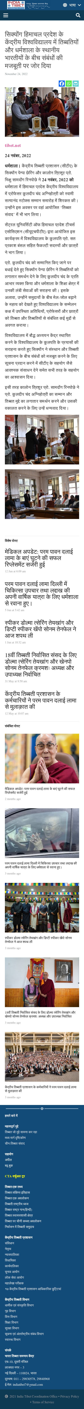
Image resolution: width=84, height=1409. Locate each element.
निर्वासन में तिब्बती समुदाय (19, 1226)
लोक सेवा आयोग (14, 1277)
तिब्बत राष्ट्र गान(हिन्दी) (18, 1209)
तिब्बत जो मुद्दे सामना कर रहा (21, 1132)
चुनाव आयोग (12, 1271)
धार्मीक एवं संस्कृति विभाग (19, 1305)
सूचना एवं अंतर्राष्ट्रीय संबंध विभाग (24, 1334)
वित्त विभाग (11, 1316)
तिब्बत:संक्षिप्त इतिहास (17, 1192)
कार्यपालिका (12, 1266)
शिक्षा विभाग (11, 1322)
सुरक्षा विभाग (12, 1328)
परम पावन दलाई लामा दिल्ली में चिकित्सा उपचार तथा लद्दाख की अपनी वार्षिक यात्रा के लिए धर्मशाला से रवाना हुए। (41, 593)
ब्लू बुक (9, 1165)
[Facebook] (62, 84)
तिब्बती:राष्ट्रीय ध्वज (16, 1204)
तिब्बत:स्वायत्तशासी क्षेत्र (19, 1215)
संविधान (9, 1243)
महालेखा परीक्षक (14, 1283)
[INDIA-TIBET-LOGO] (29, 5)
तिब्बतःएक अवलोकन (17, 1198)
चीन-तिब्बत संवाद (15, 1143)
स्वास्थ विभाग (12, 1339)
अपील (8, 1159)
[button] (6, 15)
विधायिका (10, 1260)
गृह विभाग (10, 1311)
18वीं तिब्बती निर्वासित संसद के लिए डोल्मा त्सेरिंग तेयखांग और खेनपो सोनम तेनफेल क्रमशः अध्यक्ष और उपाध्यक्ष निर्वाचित (41, 664)
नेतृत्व (8, 1249)
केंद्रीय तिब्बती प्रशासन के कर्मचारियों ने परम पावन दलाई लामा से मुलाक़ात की (40, 700)
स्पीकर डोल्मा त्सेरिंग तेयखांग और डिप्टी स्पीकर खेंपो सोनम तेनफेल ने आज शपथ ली (40, 629)
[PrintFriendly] (76, 84)
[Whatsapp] (69, 84)
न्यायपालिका (12, 1254)
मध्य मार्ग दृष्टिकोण (15, 1137)
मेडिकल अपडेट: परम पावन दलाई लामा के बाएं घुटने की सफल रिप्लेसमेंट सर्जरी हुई (39, 558)
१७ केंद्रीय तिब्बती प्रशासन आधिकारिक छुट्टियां (33, 1289)
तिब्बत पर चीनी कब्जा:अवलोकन (23, 1221)
